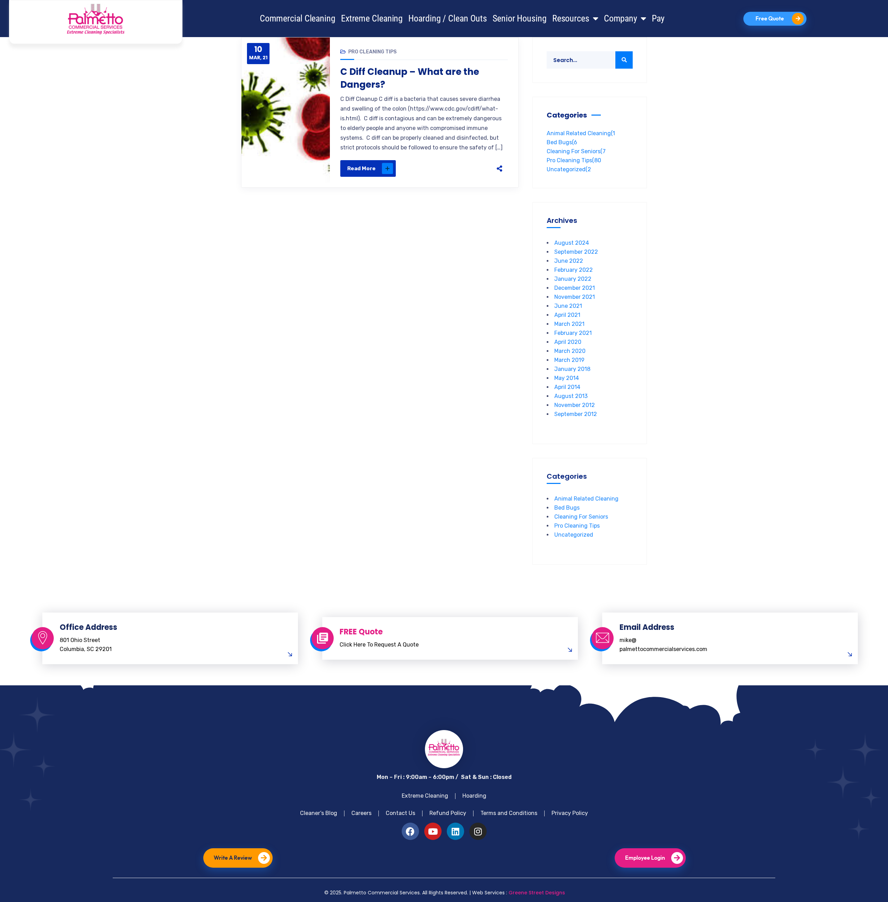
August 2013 (571, 396)
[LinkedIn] (477, 168)
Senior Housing (520, 18)
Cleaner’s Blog (318, 813)
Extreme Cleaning (372, 18)
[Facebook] (433, 168)
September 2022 (576, 252)
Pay (658, 18)
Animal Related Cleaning (581, 133)
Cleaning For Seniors (576, 151)
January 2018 (572, 369)
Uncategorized (569, 169)
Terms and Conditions (508, 813)
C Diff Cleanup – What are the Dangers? (409, 78)
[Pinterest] (462, 168)
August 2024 (571, 243)
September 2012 (575, 414)
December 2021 (574, 288)
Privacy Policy (570, 813)
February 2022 (573, 270)
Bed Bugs (562, 142)
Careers (361, 813)
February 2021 (573, 333)
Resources (570, 18)
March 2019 (569, 360)
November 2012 (574, 405)
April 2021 (567, 315)
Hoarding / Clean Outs (447, 18)
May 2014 (566, 378)
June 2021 (568, 306)
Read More (361, 168)
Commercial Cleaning (297, 18)
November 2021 (574, 297)
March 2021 (569, 324)
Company (620, 18)
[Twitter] (448, 168)
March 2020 (570, 351)
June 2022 (568, 261)
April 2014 (567, 387)
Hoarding (474, 795)
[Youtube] (433, 831)
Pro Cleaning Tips (372, 52)
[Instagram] (478, 831)
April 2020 (567, 342)
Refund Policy (447, 813)
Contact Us (400, 813)
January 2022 (572, 279)
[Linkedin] (455, 831)
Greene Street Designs (537, 892)
